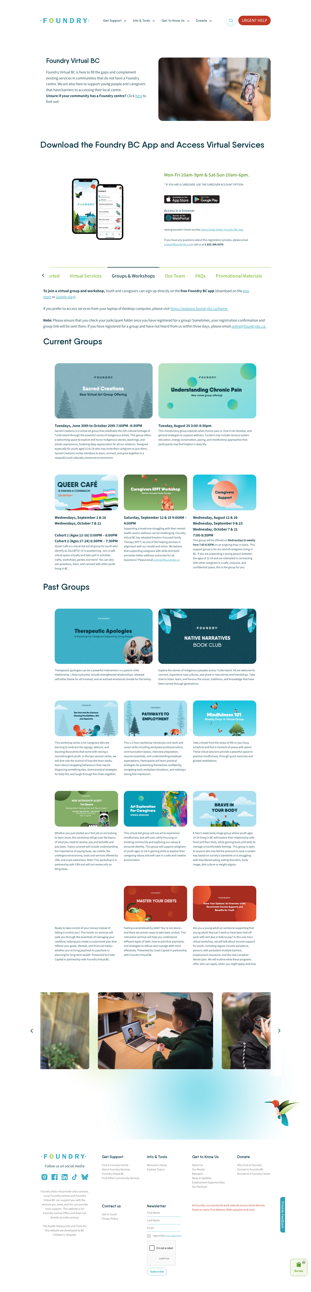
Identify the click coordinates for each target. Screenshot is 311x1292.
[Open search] (231, 20)
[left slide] (37, 1031)
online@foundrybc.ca (167, 560)
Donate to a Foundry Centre (253, 1174)
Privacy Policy (110, 1219)
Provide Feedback (283, 1214)
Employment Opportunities (208, 1182)
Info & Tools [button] (141, 20)
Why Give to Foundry (249, 1165)
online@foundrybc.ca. (248, 326)
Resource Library (157, 1165)
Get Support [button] (112, 20)
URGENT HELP (254, 20)
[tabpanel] (155, 631)
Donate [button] (201, 20)
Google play (65, 296)
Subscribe (157, 1271)
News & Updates (201, 1178)
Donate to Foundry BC (250, 1169)
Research (197, 1174)
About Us (197, 1165)
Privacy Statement (172, 1235)
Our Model (198, 1169)
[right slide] (274, 1031)
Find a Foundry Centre (115, 1165)
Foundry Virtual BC (113, 1174)
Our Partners (199, 1187)
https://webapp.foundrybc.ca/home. (199, 308)
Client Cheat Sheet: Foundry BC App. (222, 230)
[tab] (85, 276)
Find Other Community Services (120, 1178)
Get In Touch (109, 1214)
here (138, 95)
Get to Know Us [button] (172, 20)
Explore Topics (155, 1169)
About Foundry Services (116, 1169)
